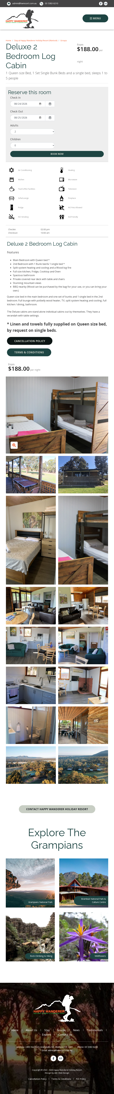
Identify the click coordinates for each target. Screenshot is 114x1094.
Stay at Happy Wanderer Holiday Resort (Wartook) (35, 40)
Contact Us (65, 1034)
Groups (63, 40)
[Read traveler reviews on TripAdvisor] (105, 3)
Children (15, 139)
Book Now (57, 154)
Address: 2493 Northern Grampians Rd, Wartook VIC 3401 (44, 1047)
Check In (15, 97)
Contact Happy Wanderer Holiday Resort (57, 809)
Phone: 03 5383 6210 (87, 1047)
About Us (31, 1030)
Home (8, 40)
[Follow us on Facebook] (101, 3)
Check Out (16, 111)
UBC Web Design (61, 1073)
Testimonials (95, 1030)
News (76, 1030)
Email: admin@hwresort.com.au (57, 1050)
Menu (96, 18)
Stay (47, 1030)
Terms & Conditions (29, 352)
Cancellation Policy (29, 341)
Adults (14, 125)
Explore (46, 1034)
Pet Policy (81, 1078)
